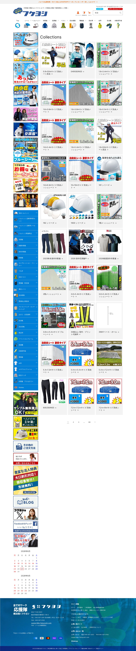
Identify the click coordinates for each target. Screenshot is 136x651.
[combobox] (108, 13)
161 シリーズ (104, 185)
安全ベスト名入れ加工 (78, 620)
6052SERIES (48, 408)
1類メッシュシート (106, 223)
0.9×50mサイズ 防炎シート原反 (53, 72)
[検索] (120, 13)
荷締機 (21, 345)
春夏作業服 (22, 245)
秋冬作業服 (22, 251)
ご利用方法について (95, 627)
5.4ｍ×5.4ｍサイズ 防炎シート (81, 371)
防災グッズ (22, 375)
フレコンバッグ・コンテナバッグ (27, 308)
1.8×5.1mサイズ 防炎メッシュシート (108, 110)
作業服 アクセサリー (26, 381)
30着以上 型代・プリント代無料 (80, 333)
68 (89, 422)
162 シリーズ (48, 223)
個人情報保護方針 (98, 607)
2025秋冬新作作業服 (52, 258)
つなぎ (21, 271)
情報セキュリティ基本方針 (98, 610)
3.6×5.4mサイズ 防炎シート (81, 295)
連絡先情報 (84, 648)
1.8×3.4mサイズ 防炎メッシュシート (109, 72)
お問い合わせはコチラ (115, 9)
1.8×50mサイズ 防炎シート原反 (108, 148)
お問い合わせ (75, 634)
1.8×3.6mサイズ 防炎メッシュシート (81, 110)
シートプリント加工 (107, 617)
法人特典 (84, 627)
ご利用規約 (88, 607)
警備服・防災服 (24, 283)
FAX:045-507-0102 (102, 634)
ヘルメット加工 (76, 617)
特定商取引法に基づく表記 (79, 610)
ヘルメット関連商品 (25, 233)
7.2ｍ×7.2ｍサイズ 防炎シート (81, 409)
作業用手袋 (22, 351)
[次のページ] (95, 422)
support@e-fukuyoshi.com (80, 637)
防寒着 (21, 258)
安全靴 (21, 320)
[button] (26, 24)
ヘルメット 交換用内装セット (27, 220)
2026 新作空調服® (79, 258)
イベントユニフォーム (26, 339)
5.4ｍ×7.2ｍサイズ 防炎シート (109, 371)
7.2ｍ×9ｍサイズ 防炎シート (109, 409)
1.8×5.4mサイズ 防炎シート (53, 148)
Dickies (21, 387)
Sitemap (74, 641)
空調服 (21, 239)
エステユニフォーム (25, 369)
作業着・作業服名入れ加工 (91, 617)
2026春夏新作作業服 (107, 258)
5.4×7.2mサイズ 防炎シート (53, 371)
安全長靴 (21, 326)
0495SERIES (76, 71)
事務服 (21, 357)
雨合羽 (21, 333)
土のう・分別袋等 (24, 314)
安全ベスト (22, 277)
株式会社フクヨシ (42, 648)
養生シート (22, 289)
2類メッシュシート (51, 294)
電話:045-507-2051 (87, 634)
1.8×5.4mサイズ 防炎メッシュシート (81, 148)
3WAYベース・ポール (108, 332)
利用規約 (65, 648)
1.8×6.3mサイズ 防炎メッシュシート (53, 186)
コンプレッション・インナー (27, 264)
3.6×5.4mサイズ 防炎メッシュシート (109, 295)
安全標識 (21, 295)
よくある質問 (75, 627)
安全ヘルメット (24, 213)
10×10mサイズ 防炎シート (81, 186)
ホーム (73, 607)
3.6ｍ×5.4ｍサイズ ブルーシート (53, 333)
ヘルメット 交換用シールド (27, 227)
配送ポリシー (99, 648)
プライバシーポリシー (74, 648)
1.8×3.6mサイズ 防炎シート (53, 110)
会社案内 (99, 9)
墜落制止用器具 (24, 301)
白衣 (20, 363)
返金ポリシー (91, 648)
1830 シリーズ (77, 223)
